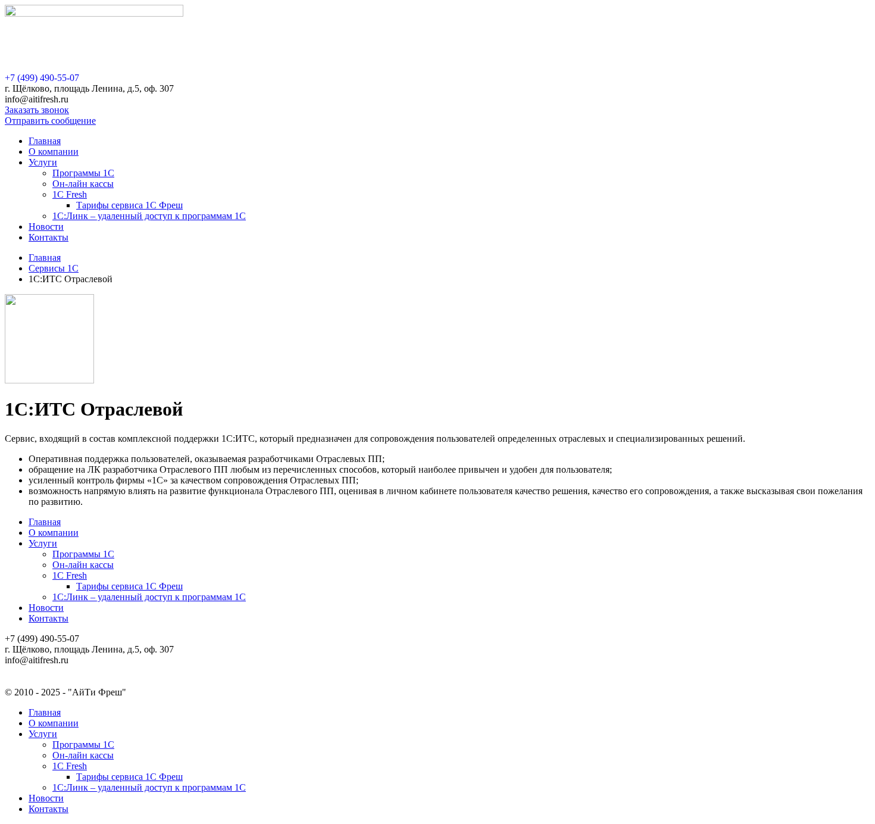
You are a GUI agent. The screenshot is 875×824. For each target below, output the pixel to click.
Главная (45, 141)
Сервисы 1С (54, 268)
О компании (54, 151)
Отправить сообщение (50, 121)
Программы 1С (83, 173)
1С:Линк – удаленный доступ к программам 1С (149, 216)
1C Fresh (69, 194)
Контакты (48, 237)
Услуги (43, 162)
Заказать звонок (37, 110)
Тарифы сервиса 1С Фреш (129, 205)
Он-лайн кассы (83, 184)
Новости (46, 226)
